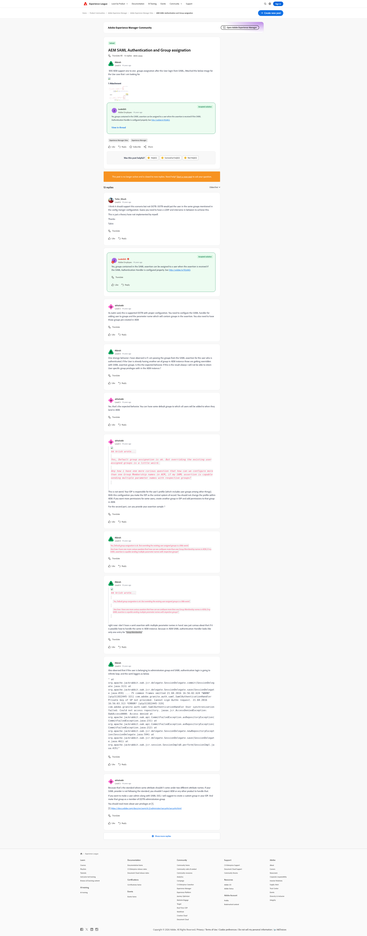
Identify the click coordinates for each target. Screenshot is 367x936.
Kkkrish (118, 62)
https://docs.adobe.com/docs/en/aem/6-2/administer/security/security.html (146, 808)
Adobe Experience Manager (117, 13)
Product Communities (97, 13)
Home (84, 13)
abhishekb (119, 305)
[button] (270, 13)
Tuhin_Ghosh (120, 199)
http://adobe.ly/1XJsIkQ (160, 120)
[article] (161, 219)
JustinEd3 (122, 109)
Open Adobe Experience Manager (242, 27)
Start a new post (184, 176)
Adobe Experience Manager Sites (141, 13)
